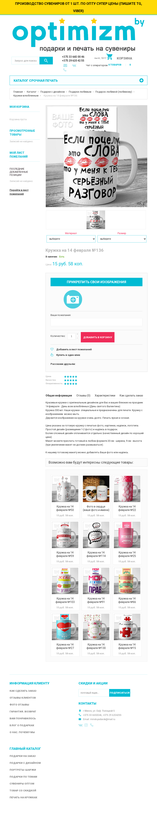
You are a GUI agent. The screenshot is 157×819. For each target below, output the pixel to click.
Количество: (58, 336)
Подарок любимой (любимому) (113, 91)
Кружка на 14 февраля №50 (65, 508)
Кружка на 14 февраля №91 (96, 600)
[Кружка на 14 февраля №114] (96, 535)
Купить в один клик (68, 355)
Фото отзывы (19, 704)
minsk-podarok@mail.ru (102, 719)
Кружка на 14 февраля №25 (127, 554)
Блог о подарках (22, 725)
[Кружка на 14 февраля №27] (65, 627)
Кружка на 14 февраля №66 (127, 600)
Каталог (31, 91)
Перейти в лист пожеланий (19, 192)
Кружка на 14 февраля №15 (127, 646)
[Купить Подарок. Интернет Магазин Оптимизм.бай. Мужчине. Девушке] (78, 35)
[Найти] (46, 60)
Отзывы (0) (83, 395)
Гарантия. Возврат (23, 711)
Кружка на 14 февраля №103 (65, 600)
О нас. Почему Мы (22, 732)
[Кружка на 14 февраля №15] (127, 627)
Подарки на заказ (23, 756)
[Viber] (92, 725)
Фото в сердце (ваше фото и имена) (96, 508)
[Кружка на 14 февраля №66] (127, 581)
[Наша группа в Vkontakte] (80, 725)
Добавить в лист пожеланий (74, 349)
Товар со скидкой (23, 790)
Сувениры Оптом (22, 783)
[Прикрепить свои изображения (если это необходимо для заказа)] (73, 299)
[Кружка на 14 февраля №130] (96, 627)
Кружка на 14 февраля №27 (65, 646)
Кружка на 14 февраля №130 (96, 646)
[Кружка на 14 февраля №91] (96, 581)
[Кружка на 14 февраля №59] (65, 535)
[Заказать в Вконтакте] (74, 65)
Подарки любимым (80, 91)
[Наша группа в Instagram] (86, 725)
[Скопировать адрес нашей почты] (65, 65)
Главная (18, 91)
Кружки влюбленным (25, 95)
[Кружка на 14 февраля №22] (127, 489)
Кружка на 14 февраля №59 (65, 554)
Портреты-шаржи (23, 769)
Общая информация (59, 395)
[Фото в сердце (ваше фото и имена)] (96, 489)
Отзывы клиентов (23, 697)
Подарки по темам (23, 776)
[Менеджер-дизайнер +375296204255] (65, 70)
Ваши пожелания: (61, 315)
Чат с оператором (97, 65)
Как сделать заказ (131, 395)
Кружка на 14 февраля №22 (127, 508)
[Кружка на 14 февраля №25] (127, 535)
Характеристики (105, 395)
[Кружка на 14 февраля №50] (65, 489)
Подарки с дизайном (52, 91)
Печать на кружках (23, 797)
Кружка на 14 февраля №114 (96, 554)
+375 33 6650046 (92, 715)
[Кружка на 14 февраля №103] (65, 581)
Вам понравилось (23, 718)
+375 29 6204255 (112, 715)
